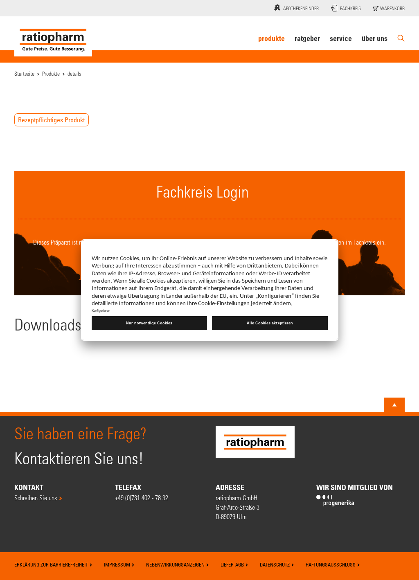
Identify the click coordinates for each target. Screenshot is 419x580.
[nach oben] (394, 405)
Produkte (271, 38)
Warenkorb (392, 8)
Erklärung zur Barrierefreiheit (51, 564)
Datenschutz (275, 564)
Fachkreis (350, 8)
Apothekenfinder (301, 8)
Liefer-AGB (233, 564)
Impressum (117, 564)
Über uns (374, 38)
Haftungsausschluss (331, 564)
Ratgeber (307, 38)
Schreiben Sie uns (35, 497)
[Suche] (401, 38)
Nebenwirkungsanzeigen (176, 564)
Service (341, 38)
